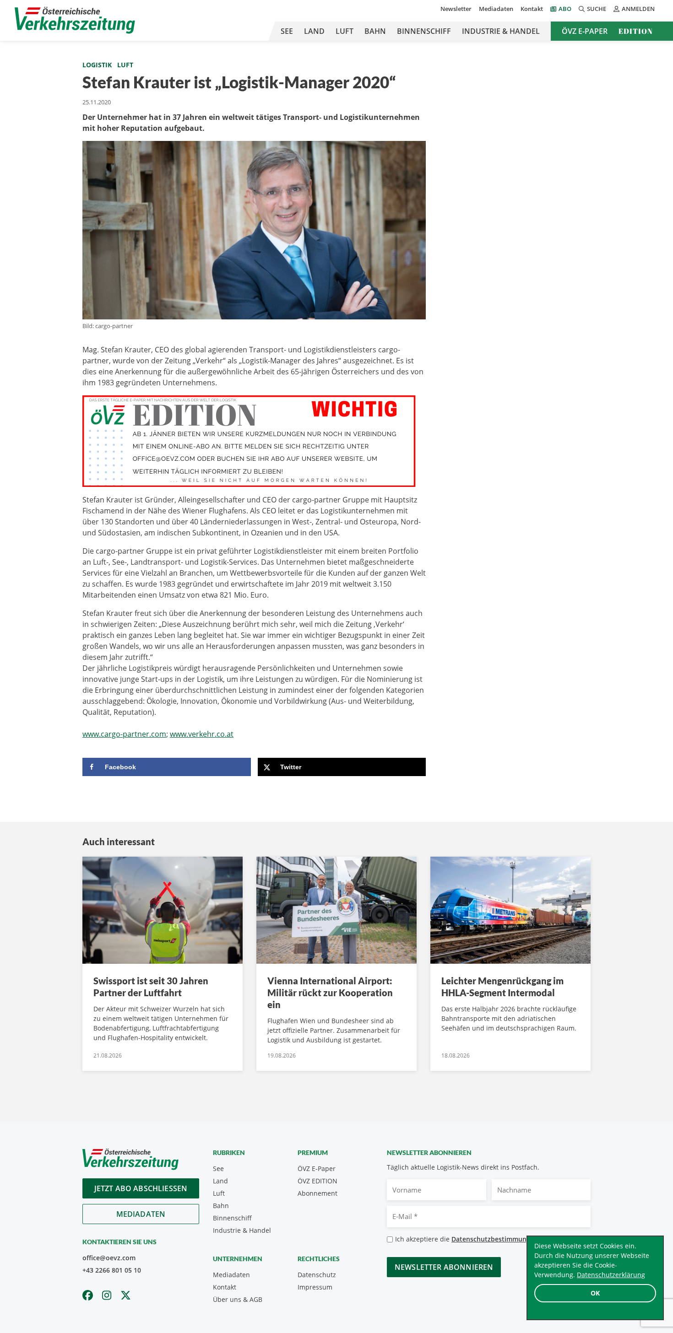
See (287, 31)
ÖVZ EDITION (317, 1180)
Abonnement (317, 1193)
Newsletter (456, 9)
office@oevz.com (109, 1257)
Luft (344, 31)
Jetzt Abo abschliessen (141, 1188)
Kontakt (532, 9)
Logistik (97, 64)
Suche (596, 9)
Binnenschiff (424, 31)
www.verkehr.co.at (201, 734)
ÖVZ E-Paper (585, 31)
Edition (636, 31)
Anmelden (638, 9)
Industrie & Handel (501, 31)
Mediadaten (496, 9)
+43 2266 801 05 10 (111, 1270)
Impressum (315, 1287)
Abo (565, 9)
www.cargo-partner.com (124, 734)
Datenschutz (317, 1274)
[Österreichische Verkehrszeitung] (75, 20)
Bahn (375, 31)
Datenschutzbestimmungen (494, 1239)
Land (314, 31)
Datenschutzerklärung (611, 1274)
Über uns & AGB (237, 1299)
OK (595, 1293)
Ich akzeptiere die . (469, 1239)
